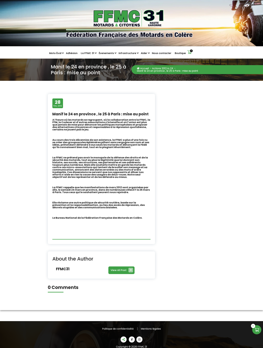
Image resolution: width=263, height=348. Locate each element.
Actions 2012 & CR (162, 68)
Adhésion (71, 53)
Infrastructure (127, 53)
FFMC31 (63, 268)
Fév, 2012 (57, 103)
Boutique (180, 53)
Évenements (106, 53)
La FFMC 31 (87, 53)
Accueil (144, 68)
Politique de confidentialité (118, 328)
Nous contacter (161, 53)
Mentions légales (151, 328)
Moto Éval (55, 53)
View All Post (119, 270)
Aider (144, 53)
